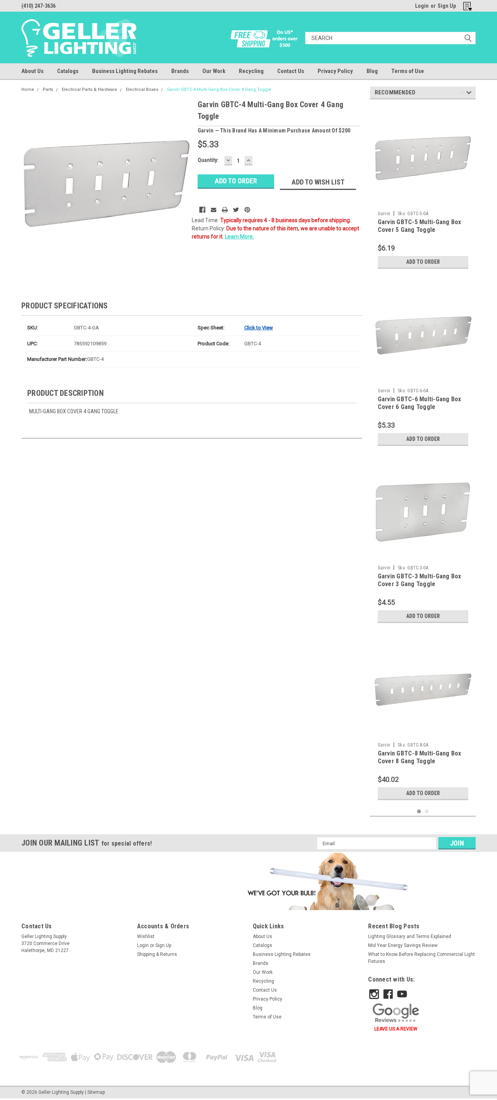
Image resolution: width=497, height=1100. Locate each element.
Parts (48, 89)
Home (27, 89)
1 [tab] (419, 811)
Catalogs (67, 71)
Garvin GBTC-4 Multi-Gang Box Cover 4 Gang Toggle (219, 89)
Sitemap (96, 1092)
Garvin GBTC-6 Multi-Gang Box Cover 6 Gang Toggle (419, 403)
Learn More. (239, 236)
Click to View (258, 328)
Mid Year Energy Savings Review (403, 945)
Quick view (423, 201)
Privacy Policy (335, 71)
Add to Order (423, 262)
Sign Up (447, 6)
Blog (372, 71)
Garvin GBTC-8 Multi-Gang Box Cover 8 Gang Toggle (419, 757)
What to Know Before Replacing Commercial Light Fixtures (421, 958)
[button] (326, 881)
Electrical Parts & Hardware (89, 89)
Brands (180, 71)
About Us (32, 71)
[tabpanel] (423, 189)
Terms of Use (407, 71)
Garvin (384, 213)
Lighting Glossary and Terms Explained (409, 936)
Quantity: (208, 160)
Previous (462, 94)
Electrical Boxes (142, 89)
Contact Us (290, 71)
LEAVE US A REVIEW (395, 1029)
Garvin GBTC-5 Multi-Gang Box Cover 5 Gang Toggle (419, 225)
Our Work (213, 71)
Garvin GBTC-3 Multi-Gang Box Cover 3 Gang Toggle (419, 580)
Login (422, 6)
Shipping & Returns (157, 954)
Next (469, 94)
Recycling (251, 71)
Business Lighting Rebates (125, 71)
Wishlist (146, 936)
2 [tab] (427, 811)
